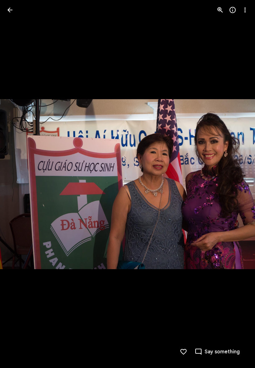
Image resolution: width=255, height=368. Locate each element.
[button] (17, 184)
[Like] (183, 352)
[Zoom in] (220, 10)
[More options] (245, 10)
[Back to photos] (9, 9)
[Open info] (232, 10)
